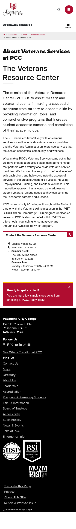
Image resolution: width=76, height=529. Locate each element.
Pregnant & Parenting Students (24, 397)
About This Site (15, 497)
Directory (9, 374)
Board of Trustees (15, 408)
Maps (6, 369)
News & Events (13, 425)
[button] (69, 9)
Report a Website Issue (20, 502)
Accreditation (12, 391)
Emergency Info (14, 436)
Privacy (9, 491)
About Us (9, 380)
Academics (12, 34)
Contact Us (10, 363)
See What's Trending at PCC (22, 352)
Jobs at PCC (11, 430)
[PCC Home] (13, 9)
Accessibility (11, 414)
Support (24, 34)
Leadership (10, 385)
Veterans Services (17, 25)
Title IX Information (16, 402)
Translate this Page (17, 486)
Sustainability (12, 419)
